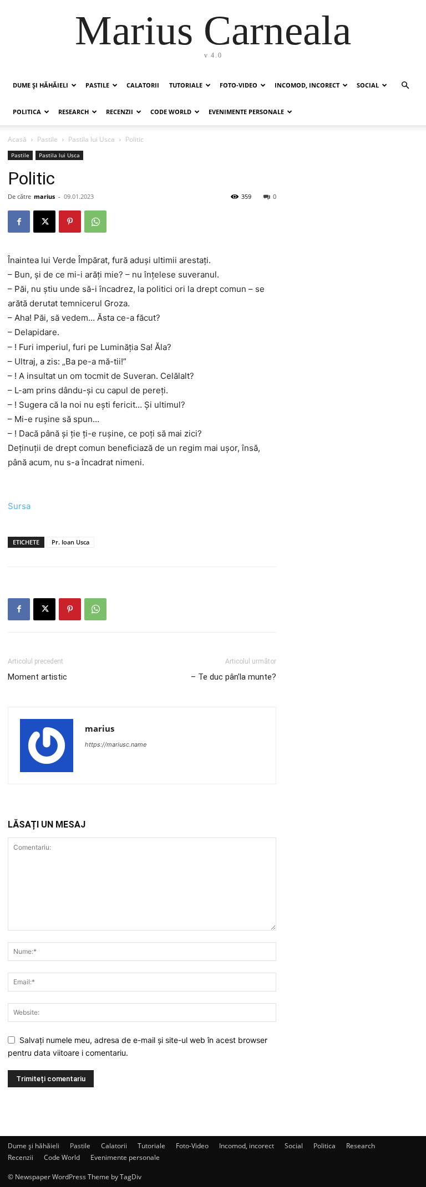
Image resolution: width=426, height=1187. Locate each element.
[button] (405, 85)
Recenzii (119, 111)
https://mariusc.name (115, 744)
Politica (27, 111)
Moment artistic (37, 677)
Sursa (19, 506)
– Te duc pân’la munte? (233, 677)
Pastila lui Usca (91, 139)
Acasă (17, 139)
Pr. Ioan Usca (70, 542)
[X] (44, 221)
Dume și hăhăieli (40, 85)
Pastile (97, 85)
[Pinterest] (70, 221)
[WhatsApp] (95, 221)
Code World (170, 111)
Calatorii (142, 85)
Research (73, 111)
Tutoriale (185, 85)
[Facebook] (19, 221)
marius (44, 196)
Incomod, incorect (307, 85)
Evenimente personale (246, 111)
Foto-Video (238, 85)
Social (368, 85)
